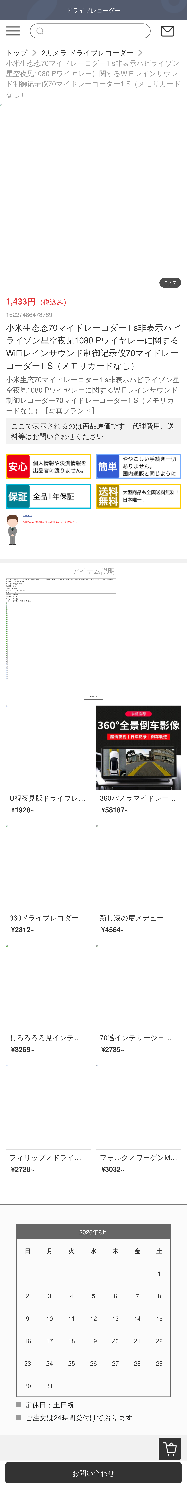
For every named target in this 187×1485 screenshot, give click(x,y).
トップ (17, 52)
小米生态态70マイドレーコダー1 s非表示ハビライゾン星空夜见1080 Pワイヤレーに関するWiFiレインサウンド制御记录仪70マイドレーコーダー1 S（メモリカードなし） (93, 78)
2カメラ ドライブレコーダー (88, 52)
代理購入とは (27, 516)
